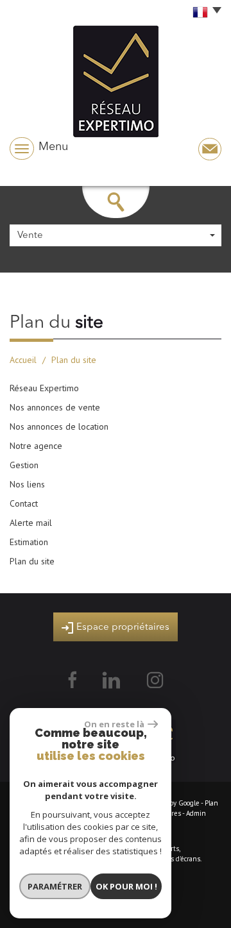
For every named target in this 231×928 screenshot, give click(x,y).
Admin (196, 813)
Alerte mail (31, 522)
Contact (24, 503)
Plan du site (32, 561)
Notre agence (36, 445)
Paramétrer (55, 886)
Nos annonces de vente (55, 407)
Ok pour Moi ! (126, 886)
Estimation (29, 542)
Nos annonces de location (59, 426)
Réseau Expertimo (44, 388)
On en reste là (114, 724)
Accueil (23, 360)
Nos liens (27, 484)
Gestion (24, 465)
